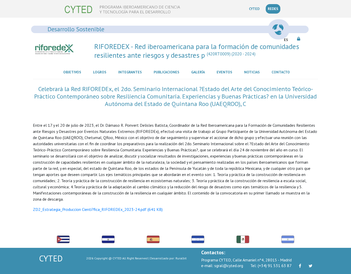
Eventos (225, 72)
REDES (273, 8)
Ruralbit (181, 258)
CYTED (255, 8)
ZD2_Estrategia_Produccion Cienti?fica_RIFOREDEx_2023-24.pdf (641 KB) (98, 209)
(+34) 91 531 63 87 (271, 265)
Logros (100, 72)
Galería (199, 72)
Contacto (282, 72)
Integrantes (131, 72)
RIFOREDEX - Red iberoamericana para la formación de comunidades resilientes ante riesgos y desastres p (196, 50)
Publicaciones (167, 72)
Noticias (253, 72)
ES (286, 39)
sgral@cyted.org (222, 265)
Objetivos (73, 72)
